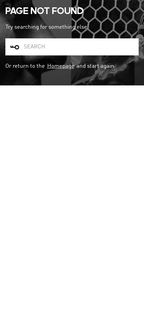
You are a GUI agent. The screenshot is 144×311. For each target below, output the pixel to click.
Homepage (60, 66)
